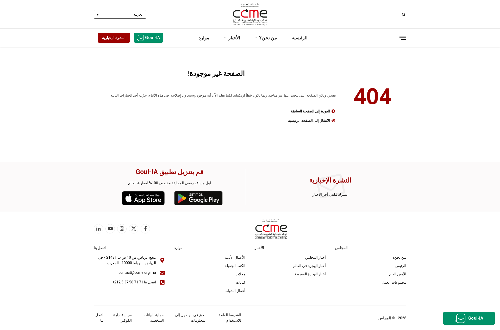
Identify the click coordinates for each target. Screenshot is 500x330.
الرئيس (400, 266)
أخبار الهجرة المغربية (310, 274)
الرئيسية (300, 37)
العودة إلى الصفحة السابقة (310, 111)
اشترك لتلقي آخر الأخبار (330, 194)
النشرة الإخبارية (114, 38)
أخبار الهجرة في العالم (309, 266)
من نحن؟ (268, 37)
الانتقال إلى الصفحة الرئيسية (309, 120)
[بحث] (404, 14)
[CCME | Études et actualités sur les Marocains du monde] (250, 14)
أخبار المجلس (315, 257)
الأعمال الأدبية (235, 257)
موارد (204, 37)
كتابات (240, 282)
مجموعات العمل (394, 282)
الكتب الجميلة (235, 266)
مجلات (240, 274)
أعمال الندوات (234, 291)
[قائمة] (402, 38)
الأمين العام (397, 274)
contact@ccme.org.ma (137, 272)
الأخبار (234, 37)
